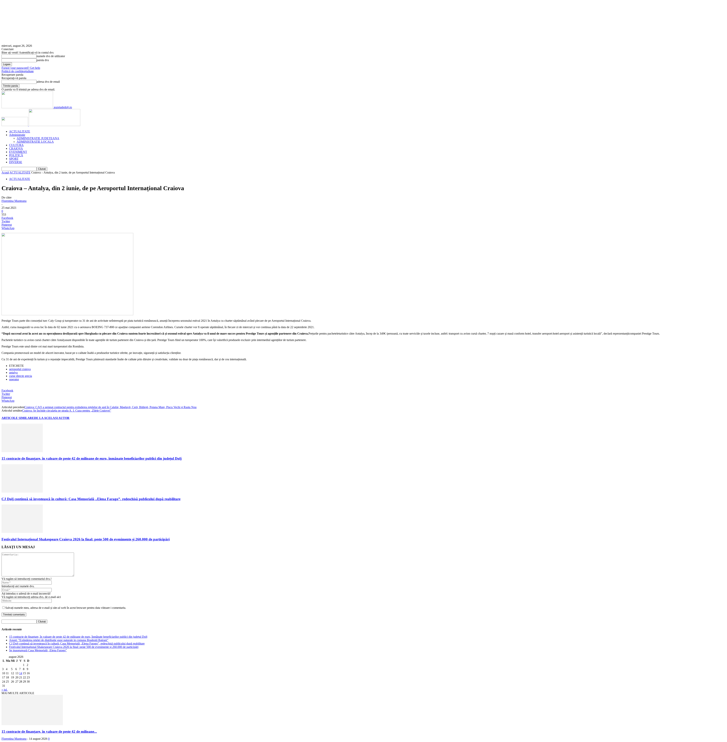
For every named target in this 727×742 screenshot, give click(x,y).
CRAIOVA (16, 148)
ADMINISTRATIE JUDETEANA (38, 138)
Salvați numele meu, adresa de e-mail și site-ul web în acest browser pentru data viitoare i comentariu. (65, 607)
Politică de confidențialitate (18, 71)
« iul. (5, 689)
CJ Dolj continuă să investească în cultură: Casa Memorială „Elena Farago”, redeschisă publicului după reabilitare (91, 499)
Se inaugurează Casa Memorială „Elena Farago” (38, 650)
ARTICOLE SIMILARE (18, 418)
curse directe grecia (20, 376)
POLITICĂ (16, 155)
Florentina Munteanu (14, 200)
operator (14, 379)
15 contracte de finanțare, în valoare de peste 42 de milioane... (49, 731)
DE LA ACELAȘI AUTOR (51, 418)
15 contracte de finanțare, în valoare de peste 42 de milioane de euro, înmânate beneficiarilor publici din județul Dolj (92, 458)
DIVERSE (15, 162)
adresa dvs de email (48, 81)
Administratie (17, 134)
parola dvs (43, 60)
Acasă (5, 172)
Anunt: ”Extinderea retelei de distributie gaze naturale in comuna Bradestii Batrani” (58, 640)
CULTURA (16, 145)
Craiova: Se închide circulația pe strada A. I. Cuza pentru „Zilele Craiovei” (66, 410)
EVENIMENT (18, 151)
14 (20, 673)
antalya (13, 372)
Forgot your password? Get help (21, 67)
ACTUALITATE (19, 131)
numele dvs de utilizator (51, 56)
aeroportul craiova (20, 369)
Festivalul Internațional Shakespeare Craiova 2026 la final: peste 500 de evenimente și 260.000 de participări (86, 539)
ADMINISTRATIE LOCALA (35, 141)
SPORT (14, 158)
